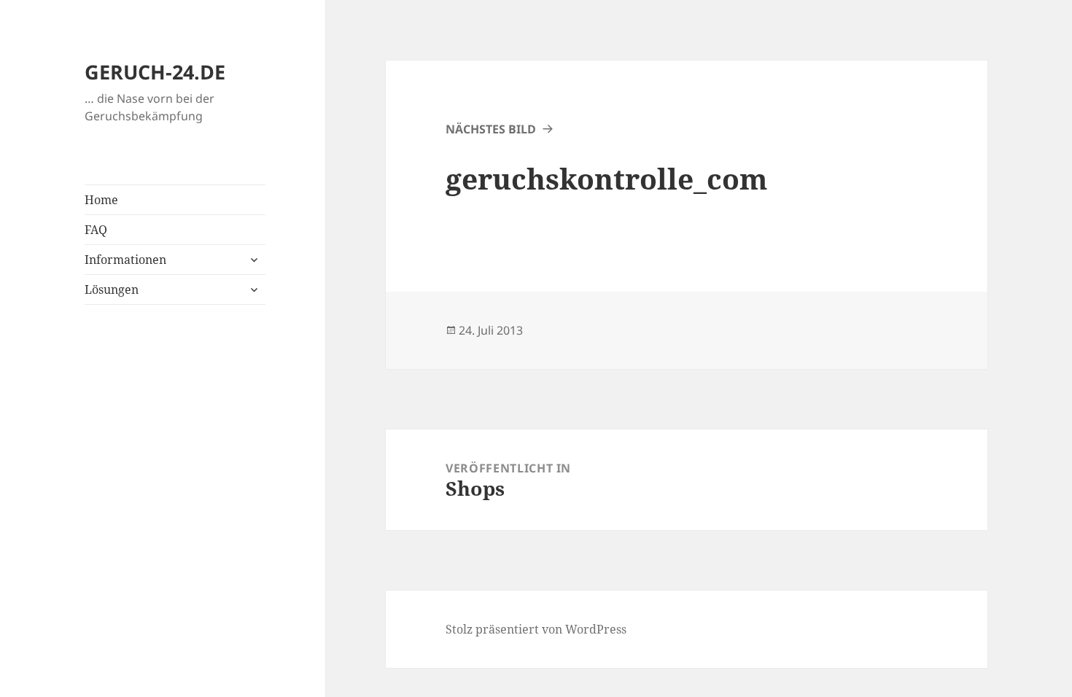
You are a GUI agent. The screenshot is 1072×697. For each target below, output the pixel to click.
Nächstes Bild (491, 129)
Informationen (125, 260)
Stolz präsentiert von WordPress (536, 629)
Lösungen (112, 289)
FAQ (96, 230)
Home (101, 200)
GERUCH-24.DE (155, 71)
